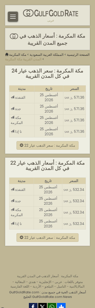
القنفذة (19, 97)
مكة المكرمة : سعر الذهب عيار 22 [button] (49, 145)
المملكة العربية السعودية (47, 55)
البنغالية (20, 282)
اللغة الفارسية (19, 286)
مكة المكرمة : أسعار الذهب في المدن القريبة (47, 276)
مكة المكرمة (17, 55)
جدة (17, 108)
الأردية (37, 286)
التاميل (61, 286)
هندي (32, 282)
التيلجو (49, 286)
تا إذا (18, 131)
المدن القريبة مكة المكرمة (23, 59)
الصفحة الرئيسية (78, 55)
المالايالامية (77, 286)
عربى (50, 20)
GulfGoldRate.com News (52, 297)
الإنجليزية (45, 282)
